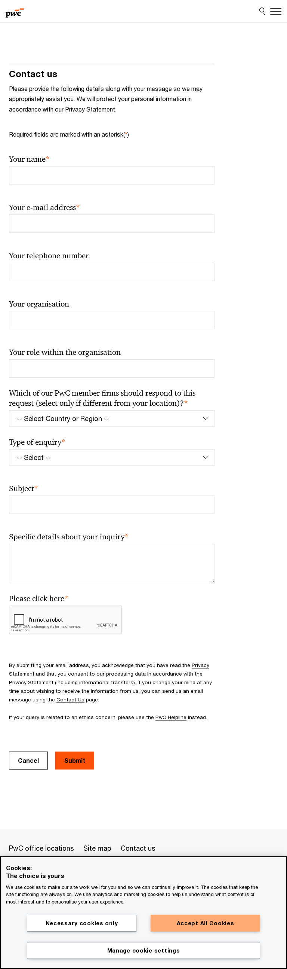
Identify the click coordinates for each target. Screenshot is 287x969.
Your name (29, 159)
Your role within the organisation (65, 352)
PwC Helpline (170, 717)
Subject (23, 489)
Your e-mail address (44, 207)
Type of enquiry (37, 442)
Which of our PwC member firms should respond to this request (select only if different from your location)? (102, 398)
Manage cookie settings (143, 950)
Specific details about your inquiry (69, 537)
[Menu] (275, 11)
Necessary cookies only (82, 923)
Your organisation (39, 304)
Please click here (38, 599)
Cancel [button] (28, 760)
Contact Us (70, 700)
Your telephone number (49, 255)
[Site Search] (262, 11)
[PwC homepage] (15, 11)
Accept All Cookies (205, 923)
